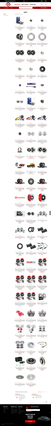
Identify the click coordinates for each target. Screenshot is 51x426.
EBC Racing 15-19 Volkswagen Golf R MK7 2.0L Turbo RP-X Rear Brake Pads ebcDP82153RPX (42, 93)
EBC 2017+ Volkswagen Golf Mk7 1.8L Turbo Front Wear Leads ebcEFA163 (31, 92)
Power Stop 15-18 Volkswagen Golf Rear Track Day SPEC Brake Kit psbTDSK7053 (42, 303)
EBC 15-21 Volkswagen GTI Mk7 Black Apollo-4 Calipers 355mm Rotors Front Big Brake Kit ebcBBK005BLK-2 (20, 141)
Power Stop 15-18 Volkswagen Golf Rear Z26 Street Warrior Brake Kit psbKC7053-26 (20, 336)
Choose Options (31, 150)
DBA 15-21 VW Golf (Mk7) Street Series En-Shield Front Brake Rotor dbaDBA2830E (20, 384)
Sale (11, 7)
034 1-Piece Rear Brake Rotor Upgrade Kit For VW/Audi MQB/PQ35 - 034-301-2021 (31, 141)
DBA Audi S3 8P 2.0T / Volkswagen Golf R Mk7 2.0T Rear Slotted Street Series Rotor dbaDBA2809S (31, 384)
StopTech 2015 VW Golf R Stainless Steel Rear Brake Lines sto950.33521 (42, 253)
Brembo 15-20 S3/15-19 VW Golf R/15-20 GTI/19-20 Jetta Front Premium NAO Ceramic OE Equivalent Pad (20, 205)
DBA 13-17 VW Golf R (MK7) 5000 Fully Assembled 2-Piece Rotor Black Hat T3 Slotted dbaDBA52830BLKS (31, 368)
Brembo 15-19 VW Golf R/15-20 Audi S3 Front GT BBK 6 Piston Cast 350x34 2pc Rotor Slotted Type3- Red (31, 205)
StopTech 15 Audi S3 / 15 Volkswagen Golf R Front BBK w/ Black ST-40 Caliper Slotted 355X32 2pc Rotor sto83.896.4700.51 (31, 304)
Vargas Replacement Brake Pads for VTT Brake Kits (31, 172)
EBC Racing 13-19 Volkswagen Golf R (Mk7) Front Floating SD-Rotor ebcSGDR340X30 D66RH (31, 44)
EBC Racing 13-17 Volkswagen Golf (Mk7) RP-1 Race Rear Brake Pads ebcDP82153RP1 (20, 108)
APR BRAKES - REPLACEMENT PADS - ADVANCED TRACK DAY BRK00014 (42, 237)
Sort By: (16, 14)
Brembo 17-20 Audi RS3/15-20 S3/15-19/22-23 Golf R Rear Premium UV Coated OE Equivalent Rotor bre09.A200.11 (20, 173)
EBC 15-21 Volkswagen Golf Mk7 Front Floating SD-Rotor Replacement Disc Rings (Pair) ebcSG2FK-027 (20, 60)
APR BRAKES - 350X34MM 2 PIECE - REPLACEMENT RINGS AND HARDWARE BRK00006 (20, 253)
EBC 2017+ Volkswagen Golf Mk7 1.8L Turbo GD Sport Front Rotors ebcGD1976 (20, 92)
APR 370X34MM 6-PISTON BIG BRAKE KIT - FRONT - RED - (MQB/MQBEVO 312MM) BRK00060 (42, 189)
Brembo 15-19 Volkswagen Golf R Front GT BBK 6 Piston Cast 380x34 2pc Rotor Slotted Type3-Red (42, 205)
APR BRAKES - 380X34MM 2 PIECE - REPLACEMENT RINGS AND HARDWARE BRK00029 (31, 237)
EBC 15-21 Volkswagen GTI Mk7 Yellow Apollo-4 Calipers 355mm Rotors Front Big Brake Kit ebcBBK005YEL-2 (20, 125)
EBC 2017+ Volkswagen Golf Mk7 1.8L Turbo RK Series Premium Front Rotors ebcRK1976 (20, 76)
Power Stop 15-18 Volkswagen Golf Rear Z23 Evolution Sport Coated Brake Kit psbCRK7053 (20, 352)
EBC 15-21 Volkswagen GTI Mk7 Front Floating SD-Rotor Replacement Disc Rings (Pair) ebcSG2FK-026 (31, 60)
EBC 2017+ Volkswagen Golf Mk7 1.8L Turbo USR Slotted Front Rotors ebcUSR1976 (42, 28)
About (12, 408)
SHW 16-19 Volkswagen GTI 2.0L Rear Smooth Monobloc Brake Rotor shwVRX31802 (19, 221)
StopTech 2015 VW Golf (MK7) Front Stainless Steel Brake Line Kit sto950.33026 (42, 352)
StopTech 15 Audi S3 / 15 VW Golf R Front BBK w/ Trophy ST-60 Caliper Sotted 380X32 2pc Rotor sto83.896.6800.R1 (20, 270)
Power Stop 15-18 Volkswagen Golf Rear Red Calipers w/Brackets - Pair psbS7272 (20, 320)
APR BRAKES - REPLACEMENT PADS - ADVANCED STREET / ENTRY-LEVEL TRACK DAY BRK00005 (31, 253)
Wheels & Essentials (25, 4)
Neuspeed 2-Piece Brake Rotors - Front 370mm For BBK (31, 157)
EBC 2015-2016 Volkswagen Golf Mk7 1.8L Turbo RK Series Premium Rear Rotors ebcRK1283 (31, 76)
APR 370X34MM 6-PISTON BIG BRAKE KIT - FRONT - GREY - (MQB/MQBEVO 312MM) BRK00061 (31, 189)
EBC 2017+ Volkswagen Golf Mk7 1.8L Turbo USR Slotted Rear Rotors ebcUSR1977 (31, 28)
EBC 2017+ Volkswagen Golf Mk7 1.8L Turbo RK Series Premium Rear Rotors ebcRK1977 (42, 60)
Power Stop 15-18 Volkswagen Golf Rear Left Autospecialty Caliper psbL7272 (42, 320)
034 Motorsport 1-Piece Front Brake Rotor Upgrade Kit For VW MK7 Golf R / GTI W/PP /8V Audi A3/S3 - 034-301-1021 (42, 141)
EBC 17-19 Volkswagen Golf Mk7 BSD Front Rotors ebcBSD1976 (42, 108)
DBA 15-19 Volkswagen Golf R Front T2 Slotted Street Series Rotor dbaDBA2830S (31, 352)
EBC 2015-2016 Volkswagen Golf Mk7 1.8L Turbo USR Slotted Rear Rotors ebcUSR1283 (20, 44)
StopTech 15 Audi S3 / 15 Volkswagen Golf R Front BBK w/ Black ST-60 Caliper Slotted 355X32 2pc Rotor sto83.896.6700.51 (31, 287)
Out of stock (42, 21)
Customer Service (33, 4)
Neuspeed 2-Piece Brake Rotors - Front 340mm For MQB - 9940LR (42, 157)
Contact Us (19, 413)
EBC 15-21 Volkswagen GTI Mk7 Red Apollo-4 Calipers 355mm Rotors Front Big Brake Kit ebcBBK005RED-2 (31, 125)
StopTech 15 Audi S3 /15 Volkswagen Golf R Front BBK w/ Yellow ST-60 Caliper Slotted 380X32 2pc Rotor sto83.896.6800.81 (31, 270)
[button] (50, 213)
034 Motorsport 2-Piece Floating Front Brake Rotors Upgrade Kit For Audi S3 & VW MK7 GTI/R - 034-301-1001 (31, 221)
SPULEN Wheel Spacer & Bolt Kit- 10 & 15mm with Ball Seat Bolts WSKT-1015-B (20, 237)
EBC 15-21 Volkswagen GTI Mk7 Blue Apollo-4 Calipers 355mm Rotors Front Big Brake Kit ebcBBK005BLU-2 (42, 125)
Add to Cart (20, 21)
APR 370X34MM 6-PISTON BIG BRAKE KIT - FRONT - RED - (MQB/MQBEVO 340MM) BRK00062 (20, 189)
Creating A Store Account (14, 409)
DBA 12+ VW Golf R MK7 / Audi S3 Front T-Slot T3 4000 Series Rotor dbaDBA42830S (42, 368)
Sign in (46, 4)
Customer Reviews (6, 408)
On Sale (12, 413)
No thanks (30, 423)
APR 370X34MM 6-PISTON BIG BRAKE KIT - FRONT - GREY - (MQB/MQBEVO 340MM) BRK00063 (42, 173)
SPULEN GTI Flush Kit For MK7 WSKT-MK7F (42, 220)
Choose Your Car (17, 4)
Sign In (19, 408)
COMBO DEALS (7, 7)
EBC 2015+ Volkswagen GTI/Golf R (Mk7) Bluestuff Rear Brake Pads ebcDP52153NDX (20, 28)
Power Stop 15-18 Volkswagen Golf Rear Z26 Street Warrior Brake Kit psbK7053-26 (31, 336)
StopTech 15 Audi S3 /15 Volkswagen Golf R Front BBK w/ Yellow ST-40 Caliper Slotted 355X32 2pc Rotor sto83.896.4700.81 (42, 287)
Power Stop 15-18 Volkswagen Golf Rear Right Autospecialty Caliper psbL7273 (31, 320)
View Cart (19, 409)
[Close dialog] (50, 412)
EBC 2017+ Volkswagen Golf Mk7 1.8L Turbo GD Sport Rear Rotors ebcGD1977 (42, 76)
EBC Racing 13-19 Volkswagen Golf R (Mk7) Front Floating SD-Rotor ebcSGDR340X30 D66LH (42, 44)
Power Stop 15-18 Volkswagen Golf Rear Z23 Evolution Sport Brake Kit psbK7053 (42, 336)
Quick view (20, 19)
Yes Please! (30, 421)
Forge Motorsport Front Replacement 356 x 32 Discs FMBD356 (20, 157)
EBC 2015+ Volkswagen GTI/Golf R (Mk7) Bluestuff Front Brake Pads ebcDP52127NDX (31, 109)
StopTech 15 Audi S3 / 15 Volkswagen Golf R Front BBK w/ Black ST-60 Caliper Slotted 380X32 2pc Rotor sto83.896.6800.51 (20, 287)
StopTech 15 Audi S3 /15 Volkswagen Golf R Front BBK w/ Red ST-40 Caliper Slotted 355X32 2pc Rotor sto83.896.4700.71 (20, 304)
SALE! (25, 1)
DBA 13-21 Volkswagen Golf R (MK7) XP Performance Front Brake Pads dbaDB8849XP (19, 368)
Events (4, 409)
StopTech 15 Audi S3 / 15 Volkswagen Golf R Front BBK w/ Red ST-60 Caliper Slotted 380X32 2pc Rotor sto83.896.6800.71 (42, 270)
